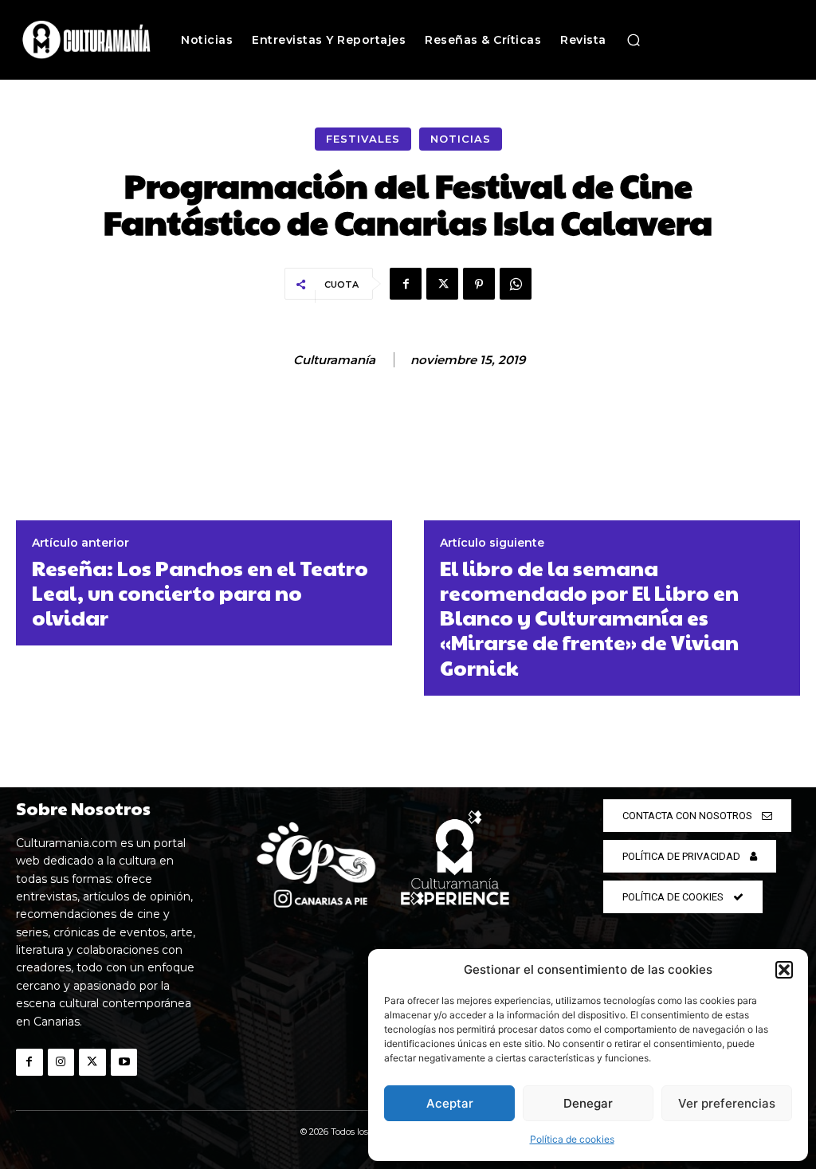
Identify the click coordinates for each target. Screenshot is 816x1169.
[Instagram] (61, 1062)
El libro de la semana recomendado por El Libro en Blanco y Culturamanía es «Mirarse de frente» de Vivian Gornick (589, 617)
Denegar (588, 1103)
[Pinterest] (479, 284)
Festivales (363, 138)
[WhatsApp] (516, 284)
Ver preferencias (726, 1103)
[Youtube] (124, 1062)
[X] (442, 284)
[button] (784, 970)
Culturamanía (334, 360)
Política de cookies (572, 1139)
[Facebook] (406, 284)
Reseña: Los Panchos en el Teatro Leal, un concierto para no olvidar (200, 592)
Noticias (460, 138)
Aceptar (449, 1103)
